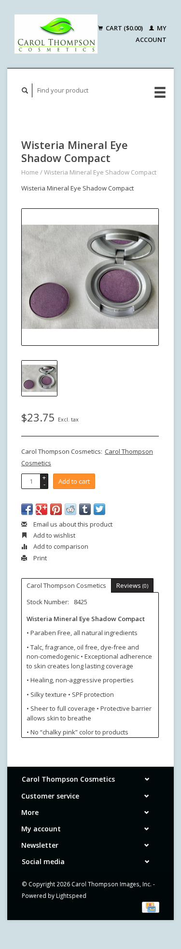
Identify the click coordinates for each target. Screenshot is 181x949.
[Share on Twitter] (99, 509)
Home (30, 172)
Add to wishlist (53, 535)
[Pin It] (56, 509)
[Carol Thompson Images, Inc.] (55, 34)
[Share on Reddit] (70, 509)
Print (39, 558)
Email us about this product (72, 524)
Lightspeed (71, 895)
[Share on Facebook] (27, 509)
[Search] (25, 90)
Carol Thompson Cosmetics (66, 585)
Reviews (132, 585)
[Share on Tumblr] (85, 509)
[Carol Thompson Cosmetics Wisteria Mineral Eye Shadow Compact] (90, 277)
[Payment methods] (150, 906)
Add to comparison (60, 546)
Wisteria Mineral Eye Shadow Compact (100, 172)
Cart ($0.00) (124, 28)
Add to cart (74, 481)
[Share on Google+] (41, 509)
